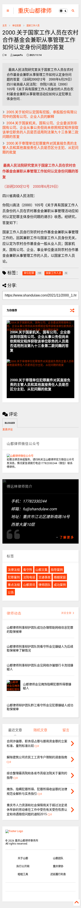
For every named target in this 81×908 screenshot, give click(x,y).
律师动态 (14, 613)
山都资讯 (29, 584)
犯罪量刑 (14, 577)
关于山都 (23, 858)
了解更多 (67, 537)
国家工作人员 (33, 25)
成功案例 (60, 584)
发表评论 (7, 429)
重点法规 (14, 584)
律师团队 (44, 584)
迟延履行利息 (58, 874)
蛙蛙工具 (23, 874)
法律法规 (14, 569)
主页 (4, 25)
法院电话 (29, 577)
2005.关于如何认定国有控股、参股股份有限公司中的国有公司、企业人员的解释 (39, 114)
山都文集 (41, 569)
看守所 (27, 569)
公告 (11, 592)
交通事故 (44, 577)
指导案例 (57, 569)
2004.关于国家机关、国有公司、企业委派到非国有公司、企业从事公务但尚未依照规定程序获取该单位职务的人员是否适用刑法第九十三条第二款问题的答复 (40, 130)
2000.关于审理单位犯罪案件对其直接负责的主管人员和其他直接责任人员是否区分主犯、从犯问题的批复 (40, 147)
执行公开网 (22, 866)
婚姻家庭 (60, 577)
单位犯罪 (16, 25)
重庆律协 (58, 866)
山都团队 (58, 858)
